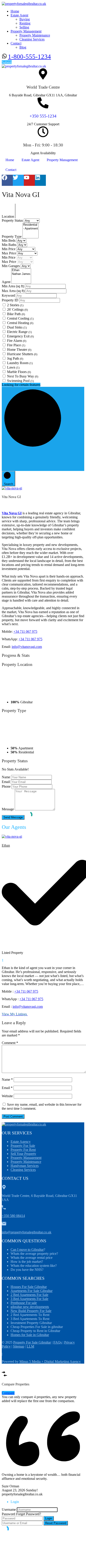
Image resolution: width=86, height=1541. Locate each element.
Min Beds (9, 240)
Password (8, 1514)
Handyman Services (25, 1166)
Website (7, 1096)
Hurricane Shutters (22, 354)
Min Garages (11, 266)
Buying (24, 19)
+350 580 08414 (13, 1216)
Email (6, 782)
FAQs (57, 1342)
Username (9, 1509)
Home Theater (19, 349)
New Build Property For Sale (31, 1311)
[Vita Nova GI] (12, 488)
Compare (8, 1393)
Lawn (13, 367)
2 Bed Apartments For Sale (29, 1295)
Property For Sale (23, 1146)
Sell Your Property (23, 1154)
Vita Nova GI (12, 513)
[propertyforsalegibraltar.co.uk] (24, 4)
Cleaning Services (32, 39)
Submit (7, 62)
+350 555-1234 (43, 116)
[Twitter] (18, 180)
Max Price (9, 253)
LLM (30, 1346)
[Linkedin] (40, 180)
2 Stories (15, 305)
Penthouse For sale (24, 1303)
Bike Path (16, 314)
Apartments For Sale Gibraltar (31, 1291)
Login (48, 1518)
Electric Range (19, 332)
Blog (22, 47)
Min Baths (9, 245)
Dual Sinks (17, 327)
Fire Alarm (16, 341)
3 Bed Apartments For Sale (29, 1299)
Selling (24, 27)
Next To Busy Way (22, 376)
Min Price (9, 249)
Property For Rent (23, 1150)
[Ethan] (21, 270)
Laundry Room (20, 363)
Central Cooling (20, 318)
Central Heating (20, 323)
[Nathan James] (21, 274)
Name (6, 777)
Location (8, 216)
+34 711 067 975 (25, 631)
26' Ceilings (17, 309)
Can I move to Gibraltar (27, 1249)
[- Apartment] (30, 229)
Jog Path (15, 358)
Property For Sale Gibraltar (32, 1342)
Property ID (10, 300)
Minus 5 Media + (31, 1361)
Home (15, 11)
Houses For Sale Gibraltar (29, 1287)
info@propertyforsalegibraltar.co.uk (26, 1232)
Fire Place (16, 345)
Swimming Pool (20, 381)
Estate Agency (21, 1142)
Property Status (13, 220)
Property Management (26, 31)
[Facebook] (7, 180)
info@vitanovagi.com (27, 647)
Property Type (12, 236)
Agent (6, 282)
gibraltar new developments (30, 1307)
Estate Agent (19, 15)
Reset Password (55, 1523)
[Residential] (30, 225)
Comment (10, 1043)
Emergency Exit (20, 336)
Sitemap (18, 1346)
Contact (16, 43)
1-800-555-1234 (29, 56)
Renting (24, 23)
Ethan (6, 845)
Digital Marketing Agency (62, 1361)
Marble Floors (19, 372)
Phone (6, 786)
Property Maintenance (34, 35)
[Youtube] (29, 180)
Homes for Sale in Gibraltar (30, 1335)
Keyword (9, 295)
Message (8, 809)
